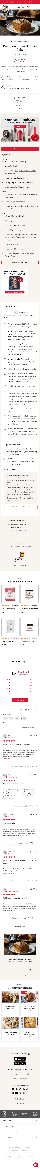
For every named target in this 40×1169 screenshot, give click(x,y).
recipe (11, 718)
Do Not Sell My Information (13, 1153)
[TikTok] (16, 1089)
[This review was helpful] (30, 766)
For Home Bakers (9, 1126)
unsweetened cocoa (19, 206)
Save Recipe (21, 98)
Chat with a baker (20, 565)
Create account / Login (21, 507)
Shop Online (7, 1120)
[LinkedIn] (13, 1093)
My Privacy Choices (29, 1153)
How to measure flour (19, 543)
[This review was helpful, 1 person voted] (31, 843)
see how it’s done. (17, 464)
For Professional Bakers (11, 1132)
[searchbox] (11, 709)
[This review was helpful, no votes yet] (30, 880)
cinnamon (8, 237)
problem (23, 718)
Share (21, 105)
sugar (17, 718)
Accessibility (27, 1147)
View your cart (32, 7)
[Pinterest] (27, 1089)
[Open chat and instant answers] (35, 1164)
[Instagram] (20, 1089)
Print (21, 101)
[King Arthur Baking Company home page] (4, 9)
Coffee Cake (23, 42)
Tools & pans (15, 540)
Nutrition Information (20, 263)
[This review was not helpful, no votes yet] (34, 766)
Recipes (14, 42)
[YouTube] (16, 1093)
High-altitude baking (18, 531)
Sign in (28, 7)
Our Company (8, 1137)
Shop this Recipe (21, 149)
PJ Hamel (23, 55)
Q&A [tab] (25, 661)
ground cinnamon (19, 178)
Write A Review (20, 700)
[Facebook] (13, 1089)
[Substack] (24, 1093)
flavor (5, 718)
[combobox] (29, 727)
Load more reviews (20, 926)
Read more (7, 758)
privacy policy (22, 975)
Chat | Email (20, 1103)
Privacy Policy (14, 1150)
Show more (6, 723)
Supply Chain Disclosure (14, 1147)
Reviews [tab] (16, 661)
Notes (21, 108)
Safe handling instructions (21, 546)
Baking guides (16, 528)
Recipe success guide (18, 525)
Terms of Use (25, 1150)
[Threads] (24, 1089)
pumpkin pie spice (19, 234)
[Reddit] (20, 1093)
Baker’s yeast (15, 534)
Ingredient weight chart (20, 537)
